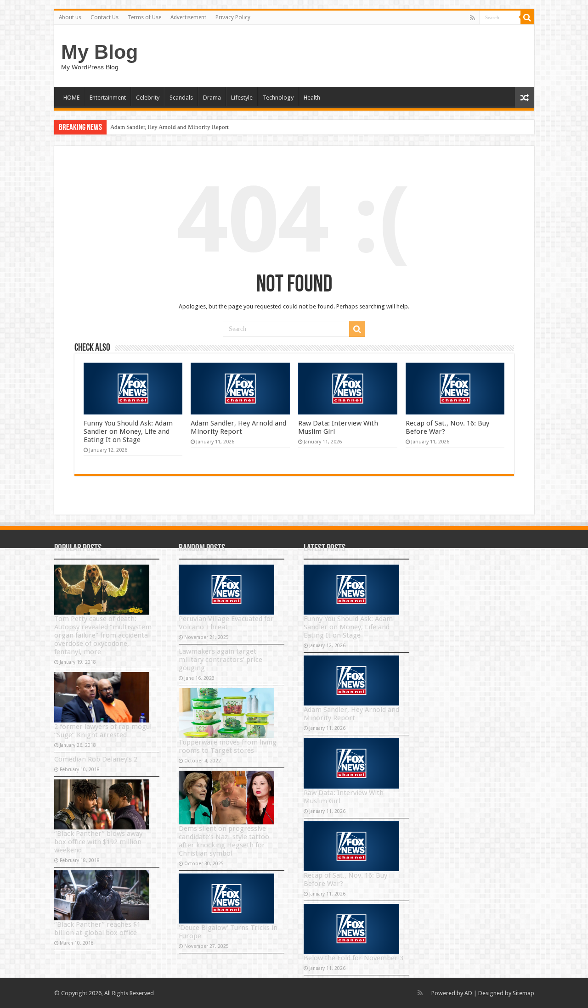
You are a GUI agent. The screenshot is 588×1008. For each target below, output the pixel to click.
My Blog (99, 52)
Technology (278, 97)
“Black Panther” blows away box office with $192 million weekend (98, 841)
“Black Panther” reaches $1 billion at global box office (97, 928)
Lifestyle (242, 97)
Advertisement (188, 17)
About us (70, 17)
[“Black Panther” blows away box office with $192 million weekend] (102, 804)
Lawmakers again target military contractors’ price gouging (220, 659)
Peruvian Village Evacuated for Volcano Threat (226, 623)
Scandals (181, 97)
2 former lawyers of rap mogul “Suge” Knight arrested (103, 730)
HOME (71, 97)
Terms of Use (144, 17)
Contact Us (104, 17)
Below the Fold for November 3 (353, 958)
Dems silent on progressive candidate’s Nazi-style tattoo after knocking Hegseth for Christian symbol (224, 840)
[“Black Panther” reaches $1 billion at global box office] (102, 895)
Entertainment (108, 97)
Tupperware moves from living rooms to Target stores (228, 746)
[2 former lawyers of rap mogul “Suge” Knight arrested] (102, 697)
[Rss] (472, 17)
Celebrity (147, 97)
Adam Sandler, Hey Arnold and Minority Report (169, 126)
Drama (212, 97)
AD (468, 993)
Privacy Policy (232, 17)
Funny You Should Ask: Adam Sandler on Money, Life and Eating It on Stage (128, 431)
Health (312, 97)
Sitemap (523, 993)
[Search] (527, 17)
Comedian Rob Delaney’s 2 (95, 759)
